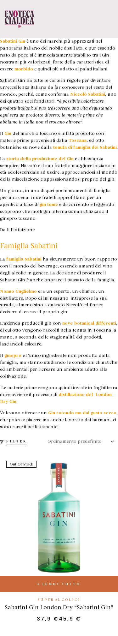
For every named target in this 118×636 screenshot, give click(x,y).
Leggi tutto (61, 583)
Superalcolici (59, 600)
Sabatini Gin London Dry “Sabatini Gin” (59, 607)
